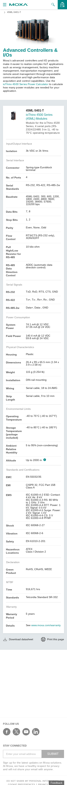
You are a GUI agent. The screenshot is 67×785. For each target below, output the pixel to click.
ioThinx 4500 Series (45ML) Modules (39, 116)
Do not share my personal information (33, 781)
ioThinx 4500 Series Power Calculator (25, 84)
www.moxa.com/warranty (46, 625)
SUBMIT (53, 753)
